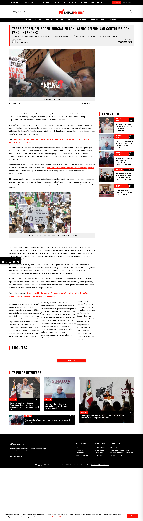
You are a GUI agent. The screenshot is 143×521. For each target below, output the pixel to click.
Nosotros (79, 450)
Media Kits (18, 457)
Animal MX (98, 455)
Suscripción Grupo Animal (119, 450)
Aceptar (132, 516)
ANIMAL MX (84, 2)
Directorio (80, 453)
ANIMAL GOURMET (96, 2)
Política (28, 19)
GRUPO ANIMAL (45, 2)
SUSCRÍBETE (116, 2)
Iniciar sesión (127, 2)
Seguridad (60, 19)
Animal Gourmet (100, 450)
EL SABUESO (72, 2)
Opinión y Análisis (98, 19)
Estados (38, 19)
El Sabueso (99, 453)
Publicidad (114, 447)
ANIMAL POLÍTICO (59, 2)
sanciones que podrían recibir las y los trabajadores (70, 168)
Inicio (78, 447)
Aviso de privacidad (83, 455)
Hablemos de (113, 19)
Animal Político (100, 447)
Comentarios (71, 360)
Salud (70, 19)
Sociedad (48, 19)
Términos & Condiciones (100, 465)
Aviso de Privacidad (59, 517)
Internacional (82, 19)
